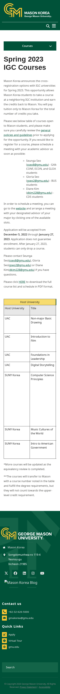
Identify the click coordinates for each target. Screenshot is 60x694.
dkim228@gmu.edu (39, 193)
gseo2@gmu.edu (37, 181)
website (21, 208)
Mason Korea (15, 547)
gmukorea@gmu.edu (21, 618)
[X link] (6, 573)
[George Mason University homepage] (29, 530)
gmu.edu (13, 646)
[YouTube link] (42, 573)
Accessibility (44, 687)
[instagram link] (33, 573)
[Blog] (21, 583)
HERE (22, 282)
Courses (27, 46)
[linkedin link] (24, 573)
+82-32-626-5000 (18, 611)
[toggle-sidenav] (49, 46)
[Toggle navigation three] (54, 26)
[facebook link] (15, 573)
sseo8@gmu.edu (37, 165)
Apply (11, 634)
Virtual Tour (15, 640)
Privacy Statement (28, 687)
